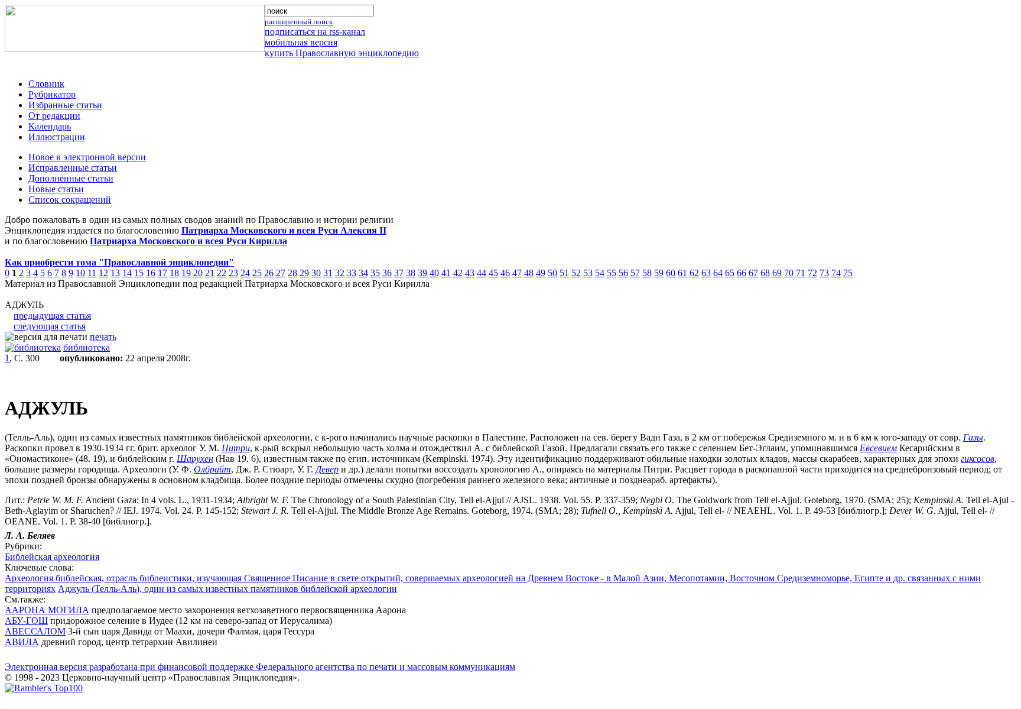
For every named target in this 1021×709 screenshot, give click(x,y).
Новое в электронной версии (87, 157)
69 (777, 273)
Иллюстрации (56, 137)
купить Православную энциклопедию (342, 53)
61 (682, 273)
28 (292, 273)
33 (351, 273)
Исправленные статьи (72, 168)
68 (765, 273)
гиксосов (977, 459)
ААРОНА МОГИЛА (47, 610)
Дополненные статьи (70, 178)
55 (611, 273)
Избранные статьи (65, 105)
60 (670, 273)
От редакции (54, 116)
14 (127, 273)
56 (623, 273)
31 (328, 273)
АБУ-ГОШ (26, 621)
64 (718, 273)
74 (836, 273)
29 (304, 273)
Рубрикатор (52, 94)
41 (446, 273)
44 (481, 273)
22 (221, 273)
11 (91, 273)
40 (434, 273)
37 (399, 273)
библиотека (86, 347)
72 (812, 273)
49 (540, 273)
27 (280, 273)
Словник (46, 84)
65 (729, 273)
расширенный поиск (299, 21)
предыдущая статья (52, 315)
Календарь (49, 126)
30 (316, 273)
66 (741, 273)
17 (162, 273)
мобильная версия (301, 42)
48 (529, 273)
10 (80, 273)
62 (694, 273)
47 (517, 273)
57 (635, 273)
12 (103, 273)
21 (209, 273)
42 (458, 273)
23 (233, 273)
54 (599, 273)
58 (647, 273)
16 (150, 273)
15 (139, 273)
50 (552, 273)
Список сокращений (69, 200)
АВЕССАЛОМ (35, 631)
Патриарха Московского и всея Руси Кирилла (188, 241)
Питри (236, 448)
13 (115, 273)
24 (245, 273)
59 (659, 273)
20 (198, 273)
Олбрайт (212, 469)
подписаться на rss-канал (315, 32)
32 (339, 273)
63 (706, 273)
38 (410, 273)
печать (103, 337)
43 (469, 273)
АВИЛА (22, 642)
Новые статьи (56, 189)
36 (387, 273)
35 (375, 273)
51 (564, 273)
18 (174, 273)
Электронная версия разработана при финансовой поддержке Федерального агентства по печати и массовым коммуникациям (260, 667)
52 (576, 273)
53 (588, 273)
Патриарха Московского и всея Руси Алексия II (283, 230)
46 (505, 273)
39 (422, 273)
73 (824, 273)
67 (753, 273)
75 (848, 273)
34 (363, 273)
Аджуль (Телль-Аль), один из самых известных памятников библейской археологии (227, 589)
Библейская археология (52, 557)
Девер (327, 469)
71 (800, 273)
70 (789, 273)
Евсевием (878, 448)
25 (257, 273)
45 (493, 273)
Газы (973, 437)
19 (186, 273)
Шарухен (195, 459)
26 (269, 273)
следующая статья (50, 326)
